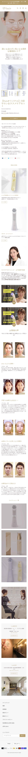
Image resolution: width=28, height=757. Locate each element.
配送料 (5, 113)
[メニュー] (25, 8)
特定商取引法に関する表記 (8, 723)
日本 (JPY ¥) (17, 744)
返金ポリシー (5, 713)
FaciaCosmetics (12, 752)
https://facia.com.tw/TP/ (14, 670)
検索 (4, 706)
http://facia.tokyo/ (14, 633)
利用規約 (5, 709)
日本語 (8, 744)
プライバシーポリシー (7, 720)
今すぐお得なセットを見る (14, 32)
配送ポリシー (5, 716)
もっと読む (4, 202)
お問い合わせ (5, 726)
